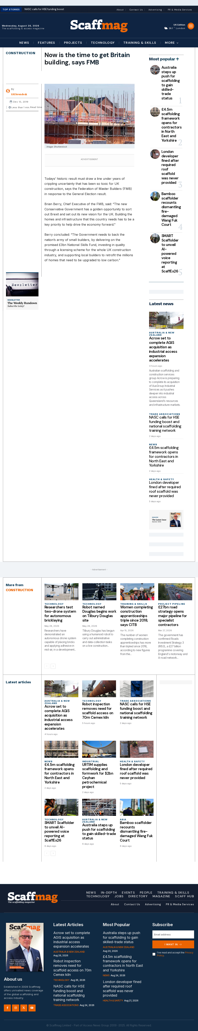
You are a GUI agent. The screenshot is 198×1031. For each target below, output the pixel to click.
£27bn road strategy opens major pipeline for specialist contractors (172, 616)
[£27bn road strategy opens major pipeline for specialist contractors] (175, 591)
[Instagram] (15, 1007)
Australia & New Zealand (161, 333)
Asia (123, 819)
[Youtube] (31, 1007)
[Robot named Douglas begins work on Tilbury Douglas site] (99, 591)
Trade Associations (164, 414)
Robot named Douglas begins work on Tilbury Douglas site (99, 614)
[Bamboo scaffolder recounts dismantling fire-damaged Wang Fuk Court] (155, 196)
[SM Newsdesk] (8, 91)
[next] (85, 9)
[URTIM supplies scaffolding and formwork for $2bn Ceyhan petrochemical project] (99, 749)
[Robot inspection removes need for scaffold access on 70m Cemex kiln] (99, 688)
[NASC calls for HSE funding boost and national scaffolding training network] (137, 688)
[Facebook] (7, 1007)
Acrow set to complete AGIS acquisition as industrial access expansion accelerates (163, 349)
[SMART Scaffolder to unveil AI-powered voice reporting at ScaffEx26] (155, 238)
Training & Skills (133, 604)
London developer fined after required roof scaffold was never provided (170, 167)
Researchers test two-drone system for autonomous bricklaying (60, 614)
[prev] (79, 9)
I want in (171, 944)
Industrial (90, 761)
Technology (54, 604)
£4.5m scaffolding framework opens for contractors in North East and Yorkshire (171, 125)
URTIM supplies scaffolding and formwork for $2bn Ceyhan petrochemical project (97, 775)
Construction (20, 53)
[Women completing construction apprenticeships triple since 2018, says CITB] (137, 591)
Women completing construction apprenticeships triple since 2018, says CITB (136, 616)
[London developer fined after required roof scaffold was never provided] (155, 154)
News (153, 444)
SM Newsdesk (19, 94)
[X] (23, 1007)
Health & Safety (161, 479)
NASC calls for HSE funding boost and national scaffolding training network (165, 424)
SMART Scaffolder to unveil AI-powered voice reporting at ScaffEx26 (170, 253)
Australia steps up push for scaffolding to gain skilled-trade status (170, 83)
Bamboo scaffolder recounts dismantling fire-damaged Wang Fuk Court (171, 209)
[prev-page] (46, 666)
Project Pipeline (171, 604)
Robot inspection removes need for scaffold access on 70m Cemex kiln (97, 711)
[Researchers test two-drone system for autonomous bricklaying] (61, 591)
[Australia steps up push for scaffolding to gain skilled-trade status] (155, 70)
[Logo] (99, 25)
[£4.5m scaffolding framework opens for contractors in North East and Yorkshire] (155, 112)
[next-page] (53, 666)
